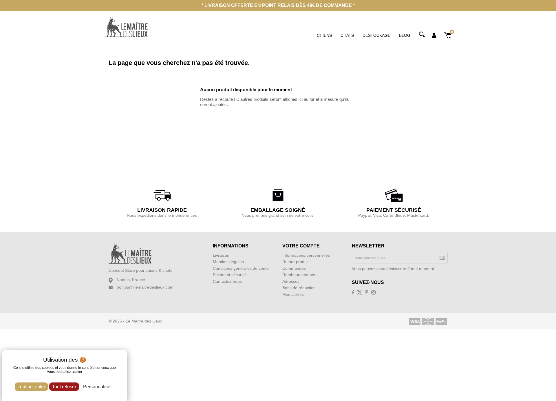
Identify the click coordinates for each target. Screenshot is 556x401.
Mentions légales (228, 261)
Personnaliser (97, 386)
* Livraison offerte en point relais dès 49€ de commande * (278, 5)
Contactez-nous (227, 281)
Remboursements (298, 274)
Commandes (294, 268)
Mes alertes (293, 294)
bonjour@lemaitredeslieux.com (145, 287)
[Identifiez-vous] (434, 34)
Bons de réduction (299, 287)
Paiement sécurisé (230, 274)
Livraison (221, 255)
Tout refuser (64, 386)
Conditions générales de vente (241, 268)
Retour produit (295, 261)
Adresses (290, 281)
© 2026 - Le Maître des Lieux (135, 321)
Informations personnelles (306, 255)
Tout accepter (31, 386)
